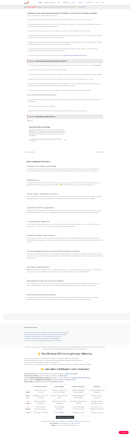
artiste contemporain (81, 349)
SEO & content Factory (84, 377)
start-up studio (59, 381)
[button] (60, 2)
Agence (80, 2)
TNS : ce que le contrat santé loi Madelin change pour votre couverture (43, 340)
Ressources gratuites (49, 2)
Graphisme (74, 425)
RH (78, 425)
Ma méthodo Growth (33, 180)
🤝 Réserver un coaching (96, 412)
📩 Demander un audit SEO (40, 412)
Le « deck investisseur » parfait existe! (38, 221)
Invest (96, 2)
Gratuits (66, 425)
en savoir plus (82, 7)
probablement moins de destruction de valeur (75, 55)
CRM (69, 425)
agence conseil (71, 379)
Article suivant (101, 152)
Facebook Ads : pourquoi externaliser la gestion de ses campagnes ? (42, 338)
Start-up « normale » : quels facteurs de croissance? (42, 194)
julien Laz (38, 347)
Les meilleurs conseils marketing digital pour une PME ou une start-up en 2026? (45, 334)
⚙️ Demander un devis (78, 412)
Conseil (73, 2)
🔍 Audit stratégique (59, 412)
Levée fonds (74, 423)
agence (76, 377)
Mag (59, 2)
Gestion (60, 423)
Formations (89, 2)
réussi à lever (97, 65)
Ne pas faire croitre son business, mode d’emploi (41, 166)
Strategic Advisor (63, 375)
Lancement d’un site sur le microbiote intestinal (41, 295)
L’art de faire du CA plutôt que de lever (38, 267)
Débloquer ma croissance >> (65, 417)
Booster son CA (67, 423)
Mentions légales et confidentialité (65, 421)
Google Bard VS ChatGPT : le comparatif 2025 (40, 208)
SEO (79, 423)
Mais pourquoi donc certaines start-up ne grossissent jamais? (45, 281)
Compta (61, 425)
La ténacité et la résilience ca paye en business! (41, 235)
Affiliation (77, 421)
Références (66, 2)
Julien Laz (30, 120)
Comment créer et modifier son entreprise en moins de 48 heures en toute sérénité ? (46, 332)
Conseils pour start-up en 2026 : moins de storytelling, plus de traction (42, 336)
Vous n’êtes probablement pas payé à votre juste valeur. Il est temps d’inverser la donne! (53, 251)
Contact (53, 421)
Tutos (102, 2)
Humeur (29, 15)
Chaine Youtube (85, 421)
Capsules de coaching (71, 373)
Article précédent (29, 152)
